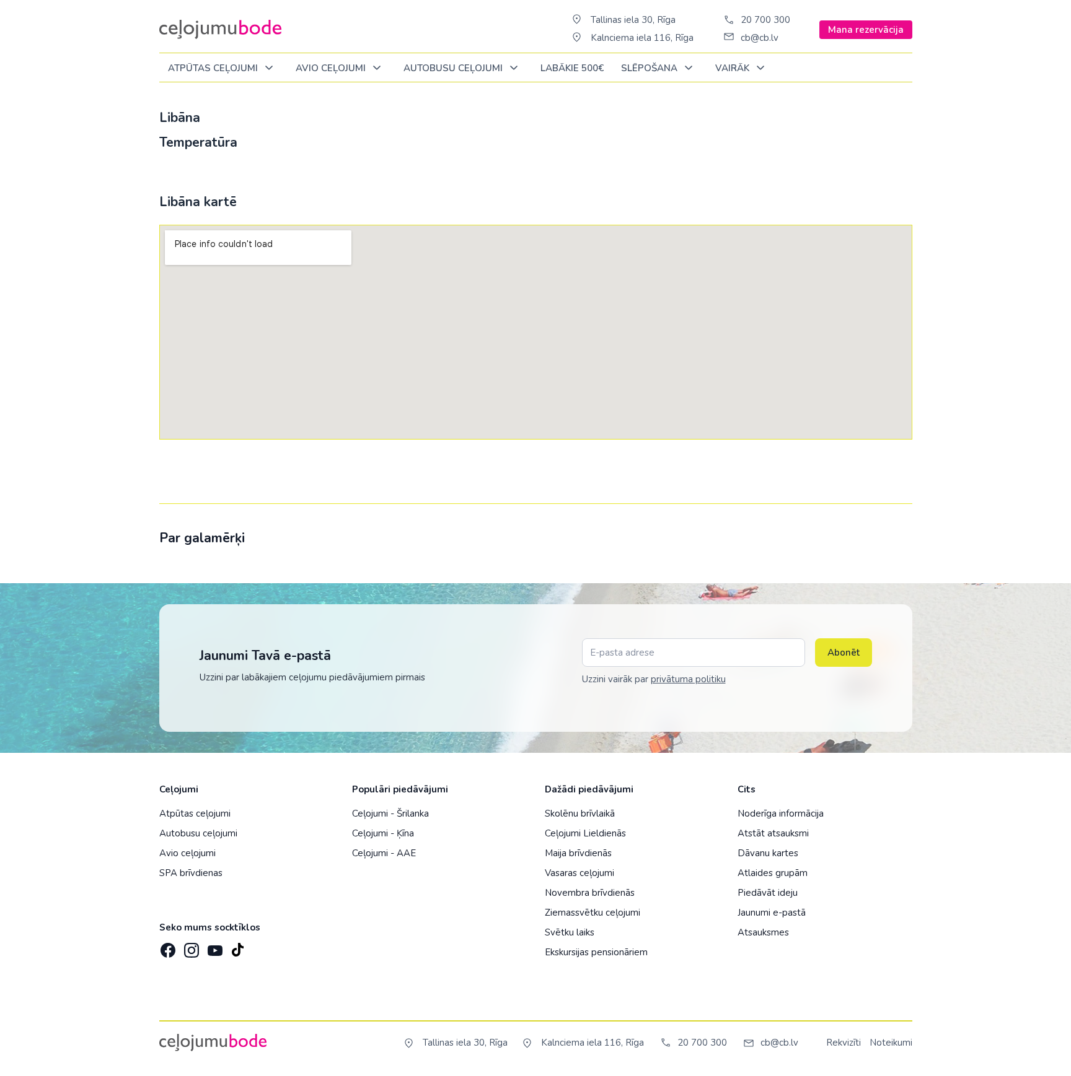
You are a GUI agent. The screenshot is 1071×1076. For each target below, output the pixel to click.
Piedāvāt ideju (768, 893)
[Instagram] (190, 946)
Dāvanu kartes (768, 853)
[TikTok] (237, 946)
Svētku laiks (569, 932)
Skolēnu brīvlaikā (580, 813)
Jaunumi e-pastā (772, 912)
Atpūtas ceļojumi (214, 68)
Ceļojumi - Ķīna (383, 833)
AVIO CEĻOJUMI (332, 68)
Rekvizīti (843, 1042)
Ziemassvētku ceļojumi (592, 912)
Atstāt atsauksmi (773, 833)
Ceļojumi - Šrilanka (390, 813)
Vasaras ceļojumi (579, 873)
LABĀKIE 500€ (572, 68)
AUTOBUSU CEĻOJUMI (454, 68)
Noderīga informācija (781, 813)
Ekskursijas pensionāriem (596, 952)
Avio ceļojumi (187, 853)
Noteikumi (891, 1042)
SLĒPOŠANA (650, 68)
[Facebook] (166, 946)
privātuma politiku (688, 679)
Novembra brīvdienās (590, 893)
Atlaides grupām (773, 873)
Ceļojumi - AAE (384, 853)
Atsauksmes (763, 932)
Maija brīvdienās (578, 853)
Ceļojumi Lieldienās (585, 833)
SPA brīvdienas (191, 873)
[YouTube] (213, 946)
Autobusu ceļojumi (198, 833)
